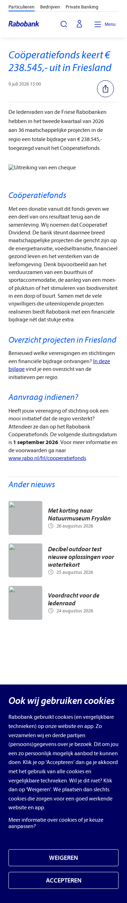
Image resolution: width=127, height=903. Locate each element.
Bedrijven (50, 7)
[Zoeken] (64, 24)
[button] (108, 89)
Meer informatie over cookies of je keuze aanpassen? (55, 823)
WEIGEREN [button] (63, 858)
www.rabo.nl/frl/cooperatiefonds (47, 458)
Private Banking (82, 7)
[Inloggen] (79, 24)
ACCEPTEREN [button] (63, 880)
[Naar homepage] (24, 24)
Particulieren (21, 7)
